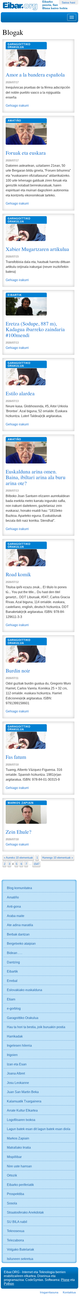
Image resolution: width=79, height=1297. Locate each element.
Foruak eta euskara (26, 152)
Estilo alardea (20, 393)
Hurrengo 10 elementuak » (57, 857)
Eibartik (15, 295)
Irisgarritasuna (49, 1292)
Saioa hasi (68, 2)
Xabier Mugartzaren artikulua (37, 248)
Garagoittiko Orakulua (19, 46)
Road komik (18, 574)
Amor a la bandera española (35, 74)
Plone (65, 1280)
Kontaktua (69, 1292)
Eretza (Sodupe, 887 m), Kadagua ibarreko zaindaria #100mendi (35, 329)
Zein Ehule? (18, 831)
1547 (36, 863)
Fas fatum (16, 756)
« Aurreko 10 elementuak (18, 857)
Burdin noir (18, 670)
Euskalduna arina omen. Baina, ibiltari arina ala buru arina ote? (35, 477)
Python (9, 1283)
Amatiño (14, 120)
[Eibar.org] (21, 6)
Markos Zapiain (20, 802)
